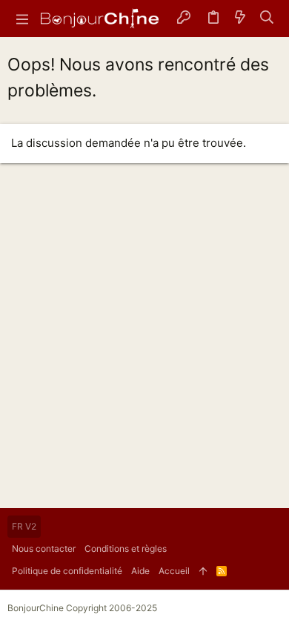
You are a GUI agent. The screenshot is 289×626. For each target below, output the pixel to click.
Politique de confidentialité (67, 570)
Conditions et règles (125, 548)
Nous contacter (44, 548)
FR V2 (24, 526)
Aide (140, 570)
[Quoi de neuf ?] (240, 18)
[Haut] (203, 571)
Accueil (174, 570)
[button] (22, 18)
